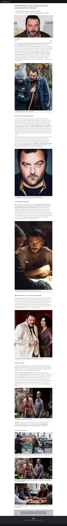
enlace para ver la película (41, 13)
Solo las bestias (44, 424)
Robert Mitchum (46, 383)
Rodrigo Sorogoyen (23, 57)
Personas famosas (40, 512)
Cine (23, 512)
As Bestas (22, 298)
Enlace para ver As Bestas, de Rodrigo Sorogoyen (28, 11)
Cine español (30, 512)
